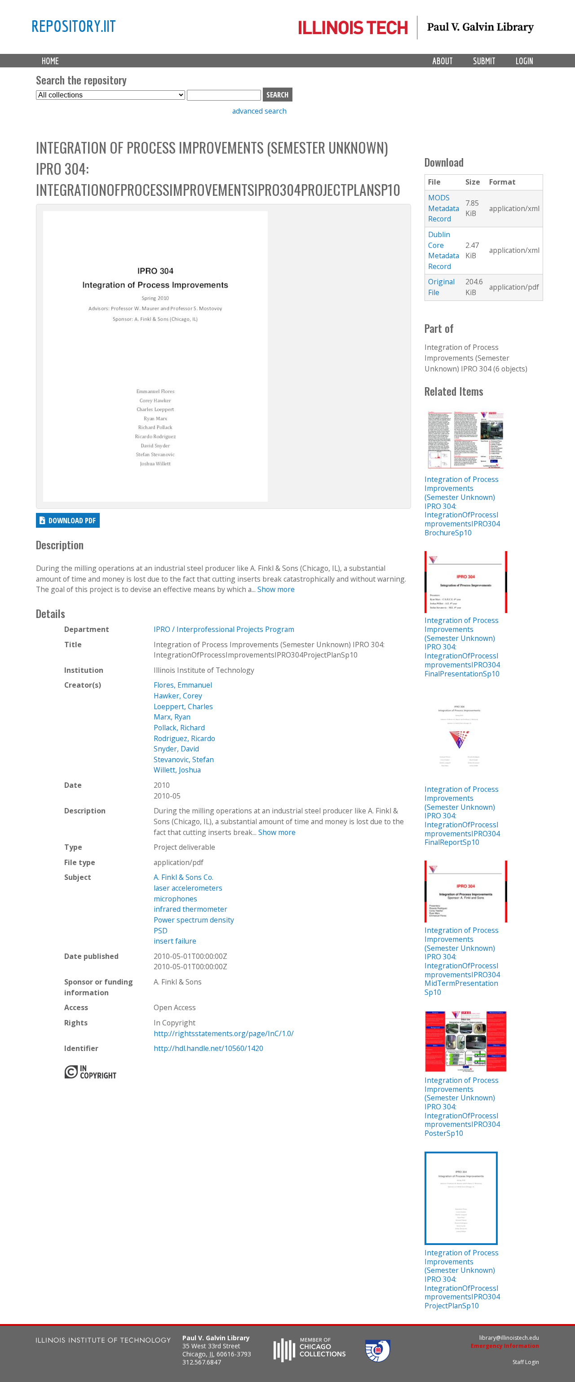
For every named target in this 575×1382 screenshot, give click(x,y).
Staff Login (526, 1362)
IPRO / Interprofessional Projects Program (224, 629)
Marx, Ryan (172, 717)
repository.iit (73, 25)
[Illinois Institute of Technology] (103, 1341)
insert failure (175, 941)
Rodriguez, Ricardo (184, 738)
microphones (175, 899)
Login (524, 61)
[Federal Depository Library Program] (377, 1359)
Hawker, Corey (178, 696)
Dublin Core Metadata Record (443, 250)
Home (50, 61)
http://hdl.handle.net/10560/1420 (208, 1048)
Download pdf (72, 520)
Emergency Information (505, 1346)
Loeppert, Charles (183, 706)
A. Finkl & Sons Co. (183, 877)
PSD (161, 931)
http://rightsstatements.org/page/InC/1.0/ (224, 1033)
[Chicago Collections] (309, 1359)
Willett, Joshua (177, 770)
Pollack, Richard (179, 728)
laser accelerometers (188, 888)
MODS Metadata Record (443, 208)
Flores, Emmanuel (183, 685)
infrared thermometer (190, 909)
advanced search (259, 111)
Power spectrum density (194, 920)
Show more (276, 589)
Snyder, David (176, 749)
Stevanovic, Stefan (184, 759)
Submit (484, 61)
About (443, 61)
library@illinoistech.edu (509, 1338)
